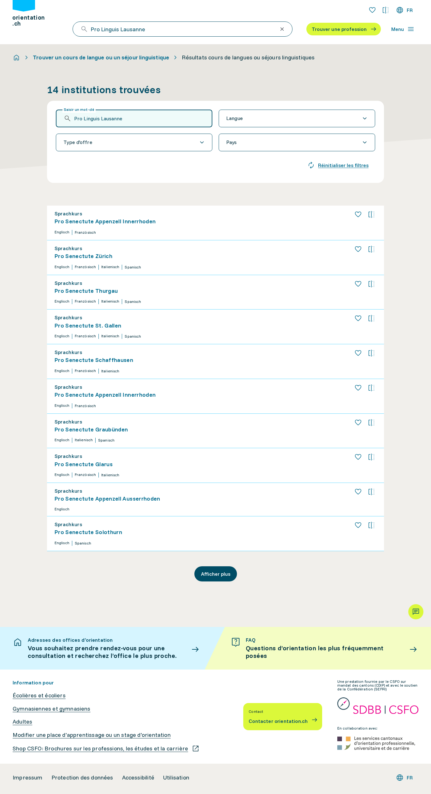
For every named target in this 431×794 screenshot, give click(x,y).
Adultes (22, 721)
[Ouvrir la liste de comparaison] (385, 10)
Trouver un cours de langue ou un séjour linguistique (101, 57)
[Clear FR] (282, 29)
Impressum (28, 777)
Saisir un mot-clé (79, 109)
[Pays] (297, 142)
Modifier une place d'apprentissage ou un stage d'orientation (92, 734)
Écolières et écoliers (39, 695)
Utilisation (176, 777)
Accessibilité (138, 777)
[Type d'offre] (134, 142)
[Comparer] (371, 214)
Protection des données (82, 777)
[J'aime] (358, 214)
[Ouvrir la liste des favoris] (372, 10)
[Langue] (297, 118)
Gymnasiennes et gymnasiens (52, 708)
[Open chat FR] (415, 611)
